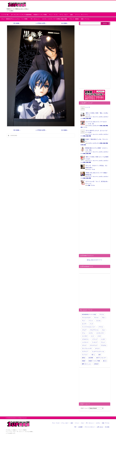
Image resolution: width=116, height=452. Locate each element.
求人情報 (107, 427)
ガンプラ (84, 323)
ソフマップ (94, 339)
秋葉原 (83, 360)
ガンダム (98, 320)
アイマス (96, 317)
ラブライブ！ (85, 351)
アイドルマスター (86, 317)
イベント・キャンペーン (81, 14)
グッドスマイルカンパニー (88, 326)
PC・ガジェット (35, 19)
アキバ (103, 317)
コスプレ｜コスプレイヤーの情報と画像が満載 (54, 19)
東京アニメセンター (101, 357)
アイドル (101, 314)
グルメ (103, 330)
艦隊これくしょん (86, 364)
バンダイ (103, 339)
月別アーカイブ (85, 408)
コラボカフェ (85, 339)
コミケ (92, 336)
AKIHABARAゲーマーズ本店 (89, 314)
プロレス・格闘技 (74, 19)
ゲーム (83, 333)
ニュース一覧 (4, 14)
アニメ (83, 320)
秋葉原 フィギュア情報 (94, 360)
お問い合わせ (100, 427)
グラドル (100, 326)
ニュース (87, 107)
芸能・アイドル (85, 19)
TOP (75, 427)
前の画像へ (17, 23)
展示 (99, 354)
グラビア (84, 330)
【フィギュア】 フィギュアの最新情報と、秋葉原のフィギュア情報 (29, 14)
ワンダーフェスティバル (98, 351)
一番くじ (93, 354)
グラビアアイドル (94, 330)
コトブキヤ (84, 336)
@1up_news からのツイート (94, 260)
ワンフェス (84, 354)
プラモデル (103, 345)
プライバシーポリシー (90, 427)
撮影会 (83, 357)
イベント (90, 320)
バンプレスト (85, 342)
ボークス (97, 348)
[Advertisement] (94, 58)
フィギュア (94, 342)
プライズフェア (93, 345)
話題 (71, 14)
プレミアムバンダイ (87, 348)
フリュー (103, 342)
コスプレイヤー (100, 333)
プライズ (84, 345)
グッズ (91, 323)
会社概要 (80, 427)
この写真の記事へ (40, 23)
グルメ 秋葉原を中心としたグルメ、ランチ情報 (15, 19)
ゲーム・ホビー (64, 14)
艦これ (104, 360)
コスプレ (90, 333)
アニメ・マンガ (53, 14)
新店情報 (90, 357)
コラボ (99, 336)
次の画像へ (64, 23)
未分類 (82, 144)
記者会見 (96, 364)
